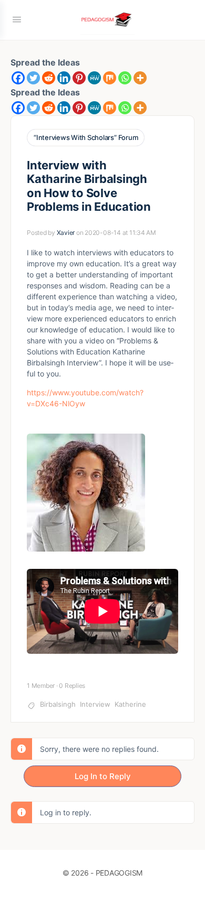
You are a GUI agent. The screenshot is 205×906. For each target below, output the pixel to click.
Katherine (130, 704)
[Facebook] (18, 77)
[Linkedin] (63, 77)
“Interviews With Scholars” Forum (86, 137)
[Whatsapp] (124, 77)
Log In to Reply (103, 776)
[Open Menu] (17, 19)
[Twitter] (33, 77)
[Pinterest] (79, 77)
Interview (95, 704)
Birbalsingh (58, 704)
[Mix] (109, 77)
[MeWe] (94, 77)
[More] (140, 77)
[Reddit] (48, 77)
